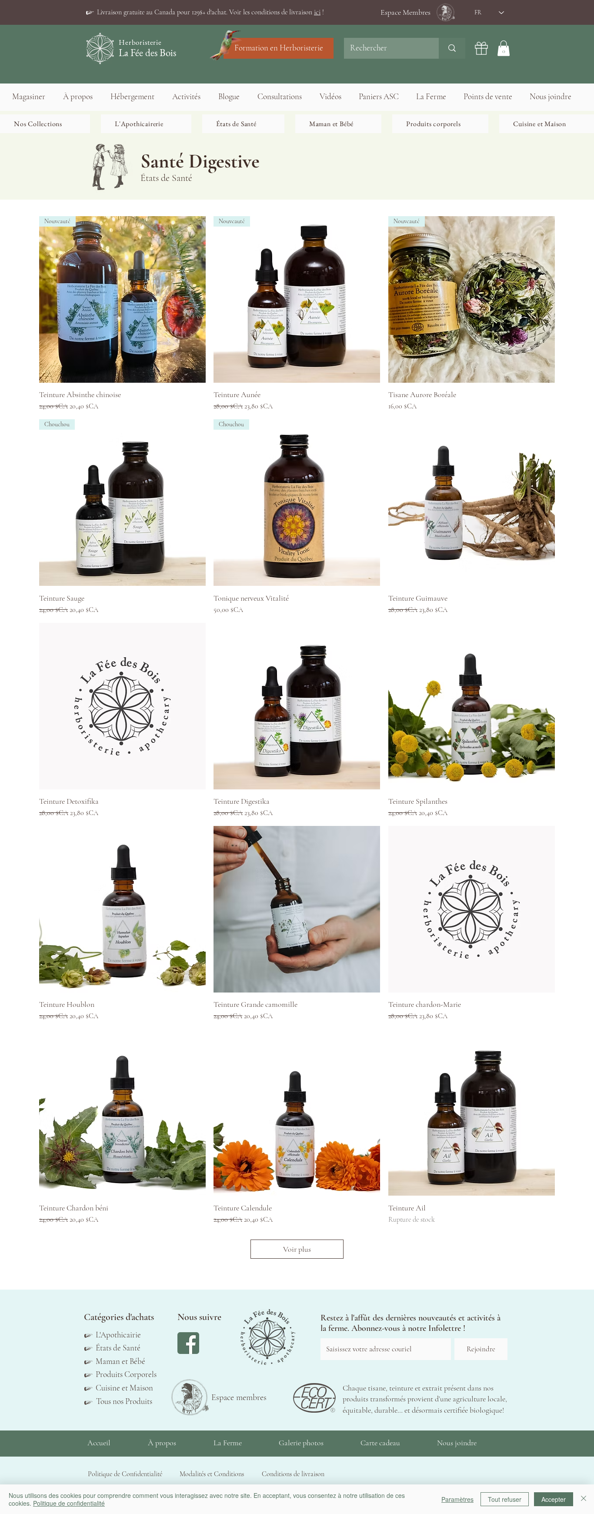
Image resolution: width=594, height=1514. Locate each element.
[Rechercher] (452, 48)
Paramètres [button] (457, 1499)
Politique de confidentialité (69, 1503)
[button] (210, 12)
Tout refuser (504, 1499)
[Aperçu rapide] (471, 502)
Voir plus (297, 1249)
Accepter (553, 1499)
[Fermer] (583, 1499)
